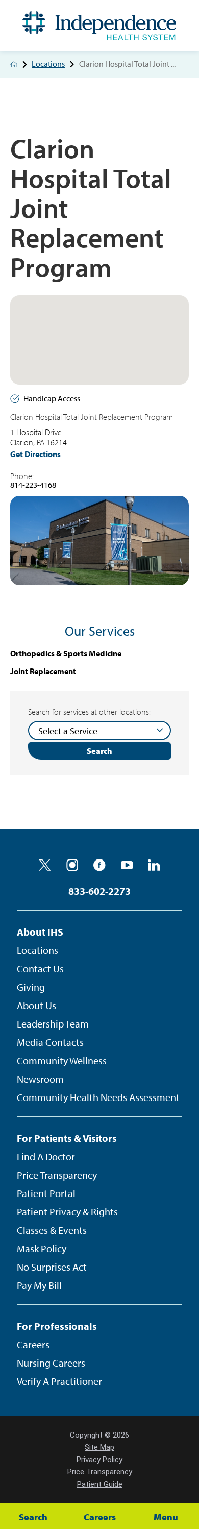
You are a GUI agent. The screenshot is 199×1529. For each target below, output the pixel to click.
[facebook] (99, 865)
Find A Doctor (46, 1156)
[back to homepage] (13, 64)
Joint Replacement (43, 671)
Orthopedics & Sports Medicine (65, 653)
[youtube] (127, 865)
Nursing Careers (51, 1362)
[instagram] (72, 865)
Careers (33, 1344)
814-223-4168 (33, 485)
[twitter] (45, 865)
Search (99, 751)
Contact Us (40, 968)
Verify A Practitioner (59, 1381)
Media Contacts (50, 1042)
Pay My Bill (39, 1285)
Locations (48, 64)
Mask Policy (41, 1248)
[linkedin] (154, 865)
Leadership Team (53, 1023)
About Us (36, 1005)
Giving (31, 987)
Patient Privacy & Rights (67, 1211)
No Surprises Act (52, 1266)
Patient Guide (99, 1484)
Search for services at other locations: (89, 712)
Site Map (99, 1447)
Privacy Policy (99, 1459)
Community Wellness (62, 1060)
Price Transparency (57, 1174)
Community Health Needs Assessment (98, 1097)
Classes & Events (52, 1230)
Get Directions (35, 454)
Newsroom (40, 1078)
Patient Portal (46, 1193)
